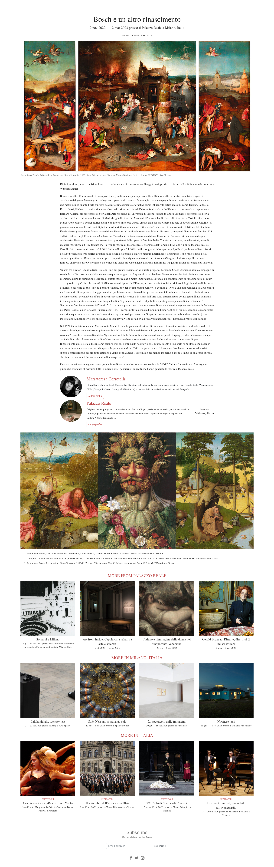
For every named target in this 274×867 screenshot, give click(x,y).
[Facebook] (130, 857)
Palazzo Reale (99, 403)
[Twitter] (136, 857)
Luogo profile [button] (95, 424)
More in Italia (137, 735)
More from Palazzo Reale (137, 575)
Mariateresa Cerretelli (137, 35)
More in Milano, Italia (137, 657)
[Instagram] (143, 857)
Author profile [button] (95, 395)
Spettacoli (48, 799)
